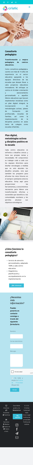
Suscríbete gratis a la (17, 408)
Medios (6, 424)
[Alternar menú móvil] (29, 7)
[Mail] (16, 437)
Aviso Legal (26, 415)
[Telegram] (16, 433)
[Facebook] (16, 429)
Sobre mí (7, 427)
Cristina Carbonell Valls (27, 410)
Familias (7, 415)
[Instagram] (16, 424)
